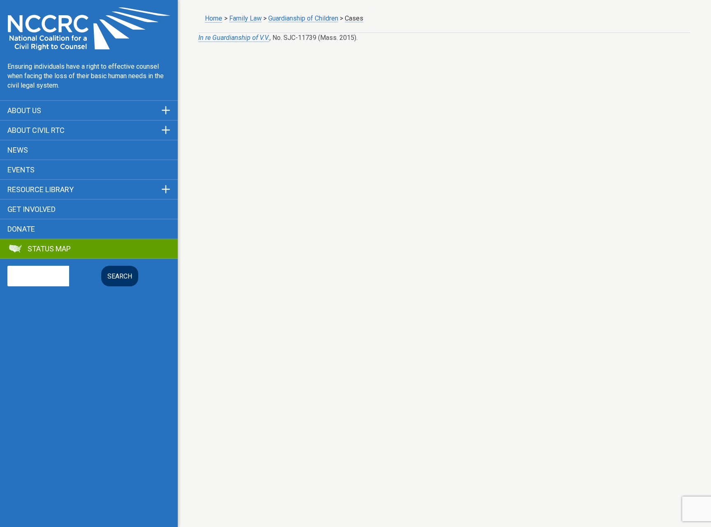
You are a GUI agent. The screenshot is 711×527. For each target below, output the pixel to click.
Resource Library (40, 190)
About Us (24, 111)
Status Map (49, 249)
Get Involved (31, 209)
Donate (21, 229)
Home (213, 18)
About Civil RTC (36, 130)
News (17, 150)
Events (21, 170)
